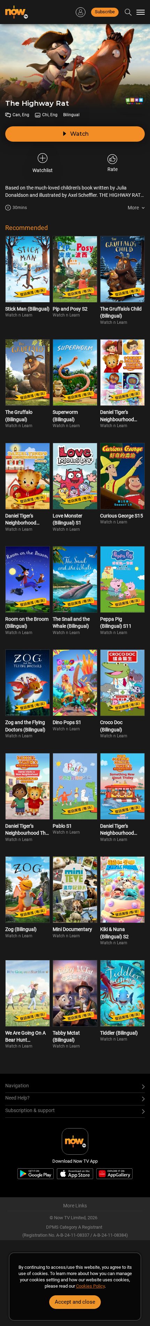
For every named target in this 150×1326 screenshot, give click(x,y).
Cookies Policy (90, 1286)
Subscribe (105, 11)
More (133, 207)
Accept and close (75, 1302)
